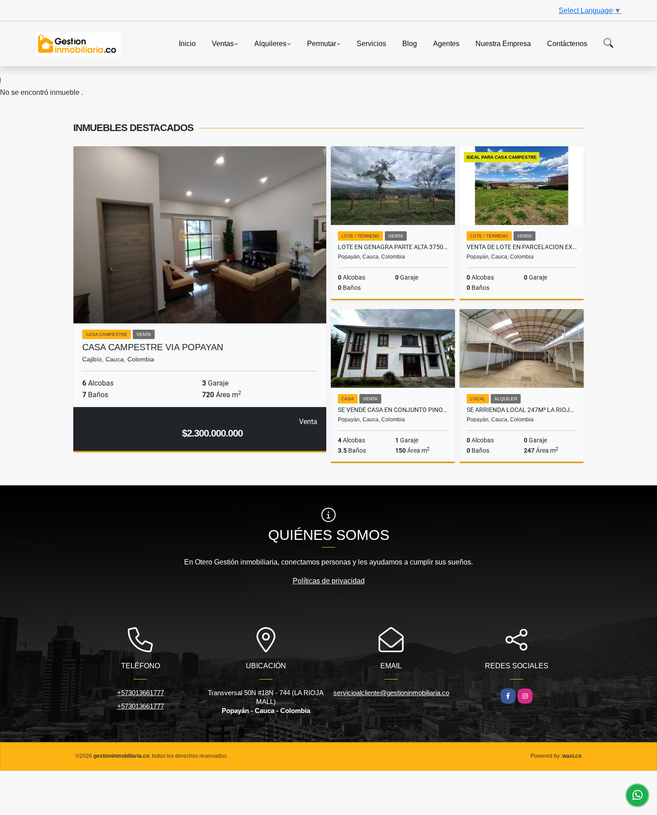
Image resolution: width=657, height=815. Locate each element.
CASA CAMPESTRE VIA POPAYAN (152, 347)
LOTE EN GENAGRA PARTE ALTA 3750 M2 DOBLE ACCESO (393, 246)
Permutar (321, 43)
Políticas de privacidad (329, 581)
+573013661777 (140, 692)
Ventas (223, 43)
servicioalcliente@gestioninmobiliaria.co (391, 692)
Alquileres (270, 43)
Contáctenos (567, 43)
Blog (409, 43)
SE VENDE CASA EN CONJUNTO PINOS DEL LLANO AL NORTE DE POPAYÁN (393, 409)
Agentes (446, 43)
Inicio (187, 43)
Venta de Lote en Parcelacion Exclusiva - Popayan (522, 246)
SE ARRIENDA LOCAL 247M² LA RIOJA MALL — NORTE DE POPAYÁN (522, 409)
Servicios (371, 43)
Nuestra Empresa (503, 43)
